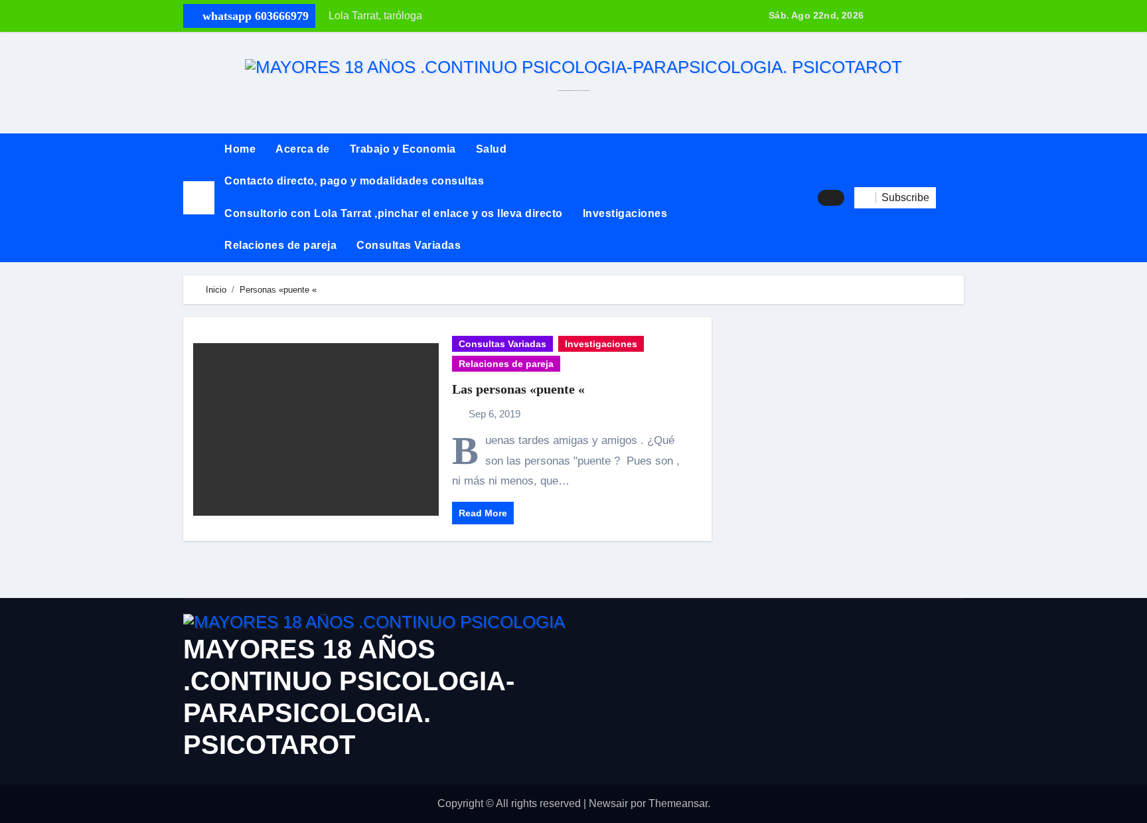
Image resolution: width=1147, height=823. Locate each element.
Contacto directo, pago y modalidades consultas (354, 181)
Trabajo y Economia (403, 149)
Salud (491, 149)
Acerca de (302, 149)
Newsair (608, 803)
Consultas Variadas (408, 245)
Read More (483, 513)
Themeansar (678, 803)
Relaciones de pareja (280, 245)
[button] (950, 197)
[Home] (198, 197)
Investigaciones (625, 213)
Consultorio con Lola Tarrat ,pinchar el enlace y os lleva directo (393, 213)
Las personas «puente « (518, 389)
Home (240, 149)
